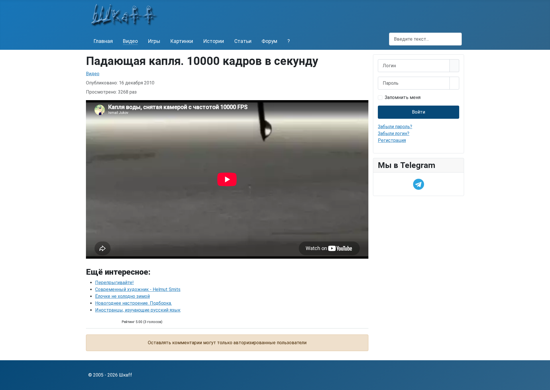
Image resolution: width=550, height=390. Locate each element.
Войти (418, 112)
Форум (269, 41)
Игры (154, 41)
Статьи (243, 41)
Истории (213, 41)
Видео (130, 41)
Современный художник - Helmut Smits (137, 289)
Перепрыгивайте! (114, 282)
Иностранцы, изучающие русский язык (137, 310)
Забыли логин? (393, 133)
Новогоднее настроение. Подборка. (133, 303)
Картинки (181, 41)
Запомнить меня (403, 97)
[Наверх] (542, 382)
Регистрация (392, 140)
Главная (103, 41)
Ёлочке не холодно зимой (122, 296)
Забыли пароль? (395, 126)
